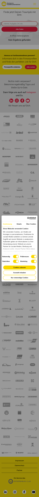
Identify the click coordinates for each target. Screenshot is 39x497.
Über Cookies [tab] (31, 224)
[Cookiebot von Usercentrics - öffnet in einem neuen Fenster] (27, 218)
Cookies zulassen (19, 267)
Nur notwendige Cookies (19, 278)
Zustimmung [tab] (7, 224)
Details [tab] (19, 224)
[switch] (34, 256)
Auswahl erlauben (19, 272)
